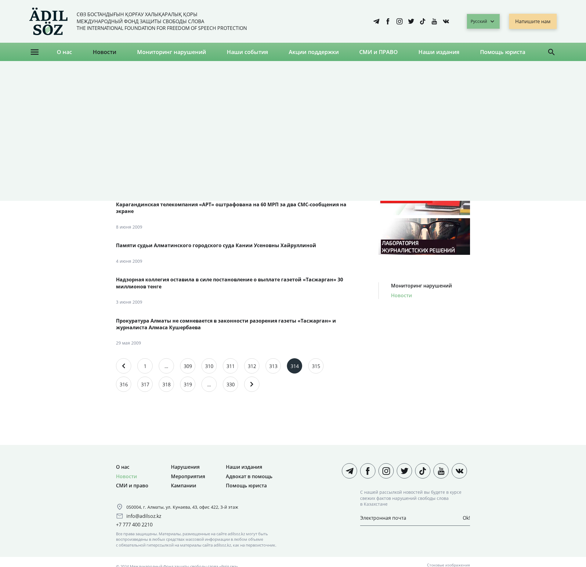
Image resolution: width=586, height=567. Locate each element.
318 (166, 384)
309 (188, 366)
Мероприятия (188, 476)
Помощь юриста (502, 52)
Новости (104, 52)
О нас (64, 52)
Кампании (183, 485)
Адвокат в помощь (249, 476)
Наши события (247, 52)
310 (209, 366)
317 (145, 384)
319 (188, 384)
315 (316, 366)
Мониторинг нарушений (171, 52)
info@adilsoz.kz (143, 516)
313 (273, 366)
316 (124, 384)
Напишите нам (533, 21)
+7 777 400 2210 (134, 524)
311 (230, 366)
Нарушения (185, 467)
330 (230, 384)
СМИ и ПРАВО (378, 52)
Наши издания (438, 52)
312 (252, 366)
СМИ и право (132, 485)
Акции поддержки (314, 52)
